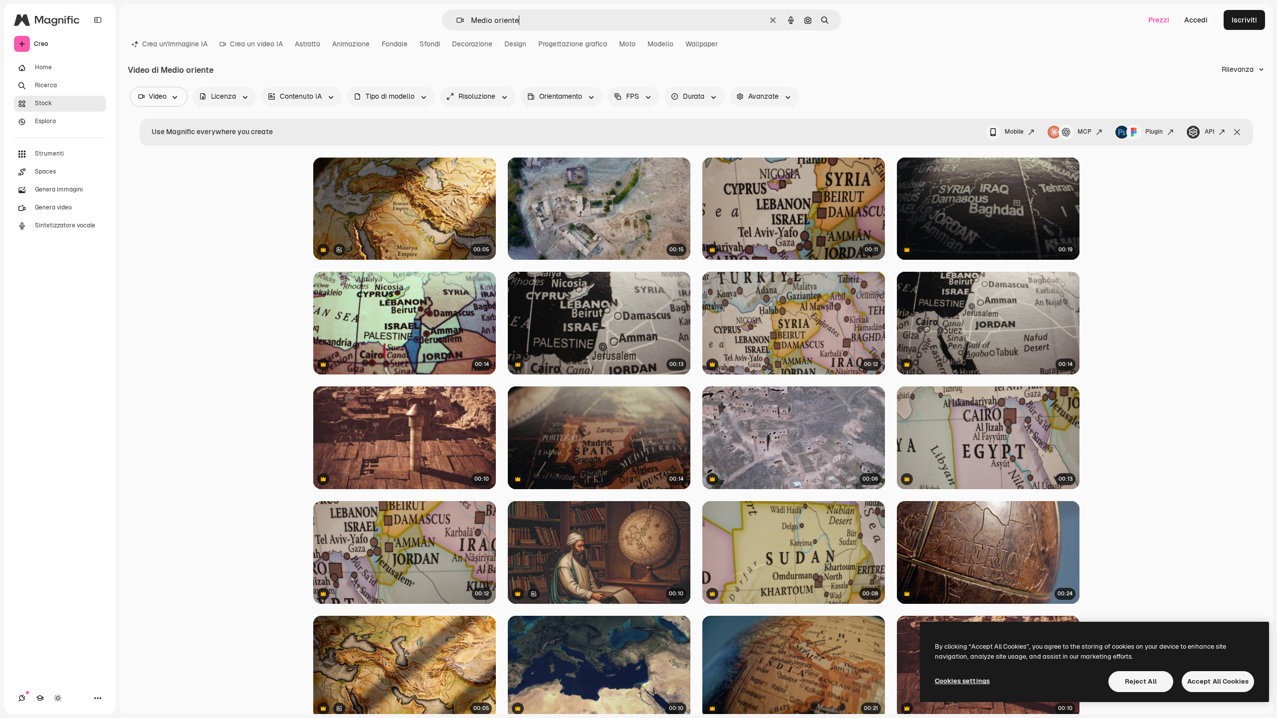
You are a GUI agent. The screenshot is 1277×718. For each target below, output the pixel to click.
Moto (627, 43)
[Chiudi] (1237, 132)
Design (515, 43)
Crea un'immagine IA (175, 43)
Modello (660, 43)
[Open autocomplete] (456, 20)
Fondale (395, 43)
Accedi (1196, 19)
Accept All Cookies (1218, 681)
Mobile (1014, 132)
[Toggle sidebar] (98, 20)
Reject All (1141, 681)
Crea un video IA (256, 43)
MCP (1084, 132)
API (1209, 132)
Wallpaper (701, 43)
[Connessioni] (22, 698)
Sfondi (430, 43)
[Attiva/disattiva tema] (58, 698)
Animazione (351, 43)
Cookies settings (962, 681)
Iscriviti (1244, 19)
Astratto (307, 43)
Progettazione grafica (572, 43)
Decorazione (472, 43)
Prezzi (1158, 19)
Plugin (1154, 132)
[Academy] (40, 698)
